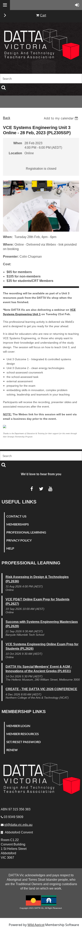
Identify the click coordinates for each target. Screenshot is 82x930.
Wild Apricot (35, 925)
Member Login (18, 726)
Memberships (17, 524)
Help (10, 548)
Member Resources (22, 734)
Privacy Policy (19, 540)
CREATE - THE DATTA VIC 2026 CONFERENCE (41, 689)
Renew (12, 750)
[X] (41, 488)
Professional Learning (26, 532)
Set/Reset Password (23, 742)
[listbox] (61, 118)
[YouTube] (50, 488)
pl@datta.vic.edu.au (18, 824)
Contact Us (16, 516)
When (17, 143)
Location (15, 153)
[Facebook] (31, 488)
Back (6, 118)
